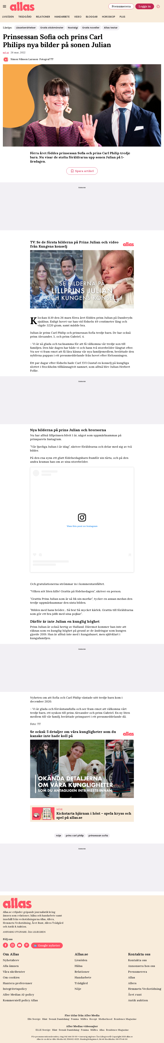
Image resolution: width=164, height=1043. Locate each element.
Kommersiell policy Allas (20, 1000)
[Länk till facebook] (5, 945)
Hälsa (78, 966)
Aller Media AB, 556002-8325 (65, 1039)
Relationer (43, 16)
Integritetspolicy (15, 989)
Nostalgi (73, 27)
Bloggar (92, 16)
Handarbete (62, 16)
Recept (93, 1019)
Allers (132, 983)
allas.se (129, 1036)
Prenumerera (121, 6)
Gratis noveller (90, 27)
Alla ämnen (11, 966)
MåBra (84, 1019)
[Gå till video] (128, 244)
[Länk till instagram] (12, 945)
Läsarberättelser (26, 27)
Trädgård (25, 16)
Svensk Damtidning (59, 1019)
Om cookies (11, 977)
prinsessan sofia (98, 835)
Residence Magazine (125, 1019)
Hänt (44, 1019)
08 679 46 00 (121, 1039)
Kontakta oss (137, 960)
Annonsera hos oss (141, 966)
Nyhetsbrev (11, 960)
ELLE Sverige (43, 1029)
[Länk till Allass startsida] (57, 6)
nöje (6, 53)
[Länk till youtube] (19, 945)
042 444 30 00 (70, 1036)
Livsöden (8, 16)
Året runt (135, 994)
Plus (122, 16)
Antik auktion (138, 1000)
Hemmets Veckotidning (144, 989)
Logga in (145, 6)
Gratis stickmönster (51, 27)
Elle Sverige (34, 1019)
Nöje (78, 989)
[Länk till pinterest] (26, 945)
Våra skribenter (14, 971)
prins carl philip (75, 835)
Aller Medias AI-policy (18, 994)
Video (77, 16)
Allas (131, 977)
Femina (75, 1019)
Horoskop (108, 16)
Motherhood (105, 1019)
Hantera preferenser (17, 983)
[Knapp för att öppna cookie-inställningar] (158, 6)
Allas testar (111, 27)
